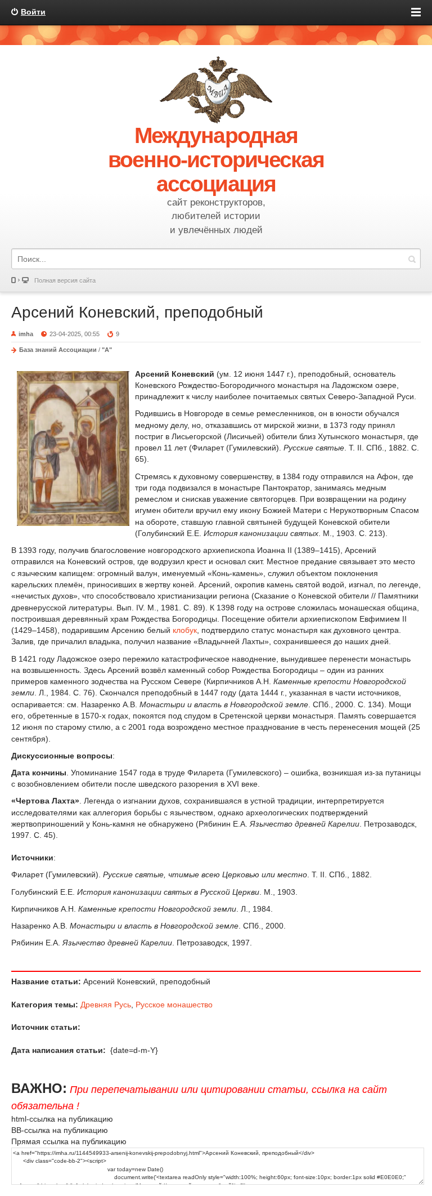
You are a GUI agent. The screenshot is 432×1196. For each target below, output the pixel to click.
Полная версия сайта (65, 280)
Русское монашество (174, 1004)
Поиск (411, 259)
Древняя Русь (105, 1004)
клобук (185, 630)
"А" (107, 349)
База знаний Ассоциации (58, 349)
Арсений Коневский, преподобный (137, 312)
